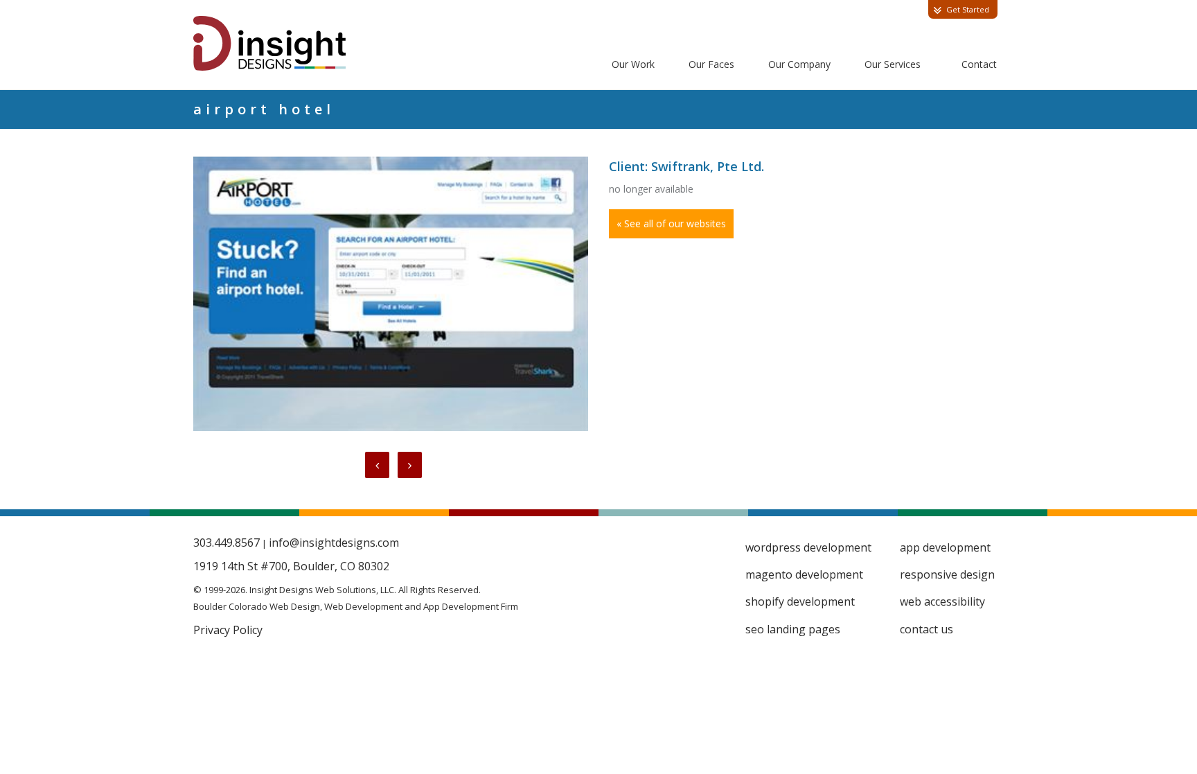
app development (945, 547)
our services (892, 64)
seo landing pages (792, 629)
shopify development (800, 601)
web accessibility (942, 601)
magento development (804, 574)
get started (967, 9)
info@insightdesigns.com (334, 542)
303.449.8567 (226, 542)
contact (979, 64)
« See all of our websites (671, 223)
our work (633, 64)
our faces (711, 64)
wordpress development (808, 547)
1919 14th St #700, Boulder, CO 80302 (291, 566)
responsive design (947, 574)
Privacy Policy (228, 629)
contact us (926, 629)
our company (799, 64)
